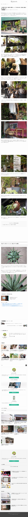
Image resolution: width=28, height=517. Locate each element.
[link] (9, 336)
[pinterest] (14, 336)
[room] (13, 336)
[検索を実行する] (26, 365)
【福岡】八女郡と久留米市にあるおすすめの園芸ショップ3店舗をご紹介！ (12, 303)
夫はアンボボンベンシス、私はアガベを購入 (10, 224)
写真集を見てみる (14, 392)
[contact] (16, 379)
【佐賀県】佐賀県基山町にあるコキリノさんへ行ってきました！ (11, 304)
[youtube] (15, 379)
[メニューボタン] (26, 1)
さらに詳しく (14, 377)
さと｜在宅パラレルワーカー (4, 337)
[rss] (16, 466)
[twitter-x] (11, 379)
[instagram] (12, 379)
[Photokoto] (14, 1)
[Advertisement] (14, 149)
